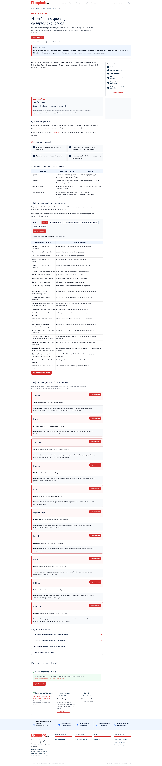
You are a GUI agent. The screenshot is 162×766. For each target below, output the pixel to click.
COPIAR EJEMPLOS (39, 231)
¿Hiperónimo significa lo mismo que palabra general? (50, 634)
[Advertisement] (67, 83)
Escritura (79, 3)
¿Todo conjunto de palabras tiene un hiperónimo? (49, 646)
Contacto (97, 739)
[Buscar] (129, 3)
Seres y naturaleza (55, 222)
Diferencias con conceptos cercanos (116, 77)
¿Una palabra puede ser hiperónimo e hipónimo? (49, 640)
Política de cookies (119, 742)
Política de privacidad (120, 739)
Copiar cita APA (40, 684)
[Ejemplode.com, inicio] (40, 3)
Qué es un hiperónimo (115, 70)
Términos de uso (119, 745)
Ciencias (94, 3)
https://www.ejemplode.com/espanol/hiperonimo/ (49, 679)
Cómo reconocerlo (114, 73)
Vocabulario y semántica (49, 8)
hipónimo (57, 132)
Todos (44, 222)
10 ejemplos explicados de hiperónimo (116, 87)
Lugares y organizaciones (89, 222)
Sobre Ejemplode (60, 739)
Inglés (86, 3)
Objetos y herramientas (71, 222)
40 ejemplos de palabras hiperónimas (115, 82)
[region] (67, 184)
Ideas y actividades (40, 226)
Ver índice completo (118, 92)
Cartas (71, 3)
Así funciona (112, 67)
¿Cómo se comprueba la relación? (44, 652)
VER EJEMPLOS (38, 37)
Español (64, 3)
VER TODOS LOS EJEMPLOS (41, 372)
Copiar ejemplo (95, 394)
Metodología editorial (63, 712)
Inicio (32, 8)
